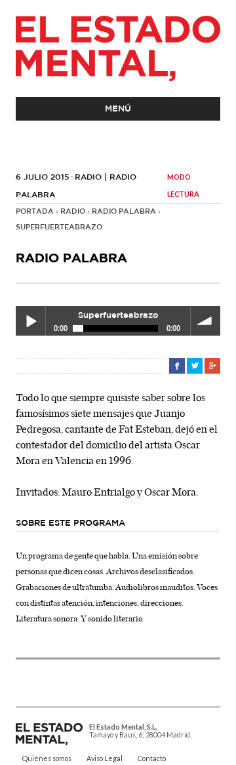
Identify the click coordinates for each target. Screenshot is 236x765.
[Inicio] (118, 48)
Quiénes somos (46, 758)
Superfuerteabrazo (59, 227)
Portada (35, 211)
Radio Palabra (124, 211)
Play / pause (30, 321)
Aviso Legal (105, 758)
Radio (72, 211)
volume (205, 321)
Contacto (152, 758)
